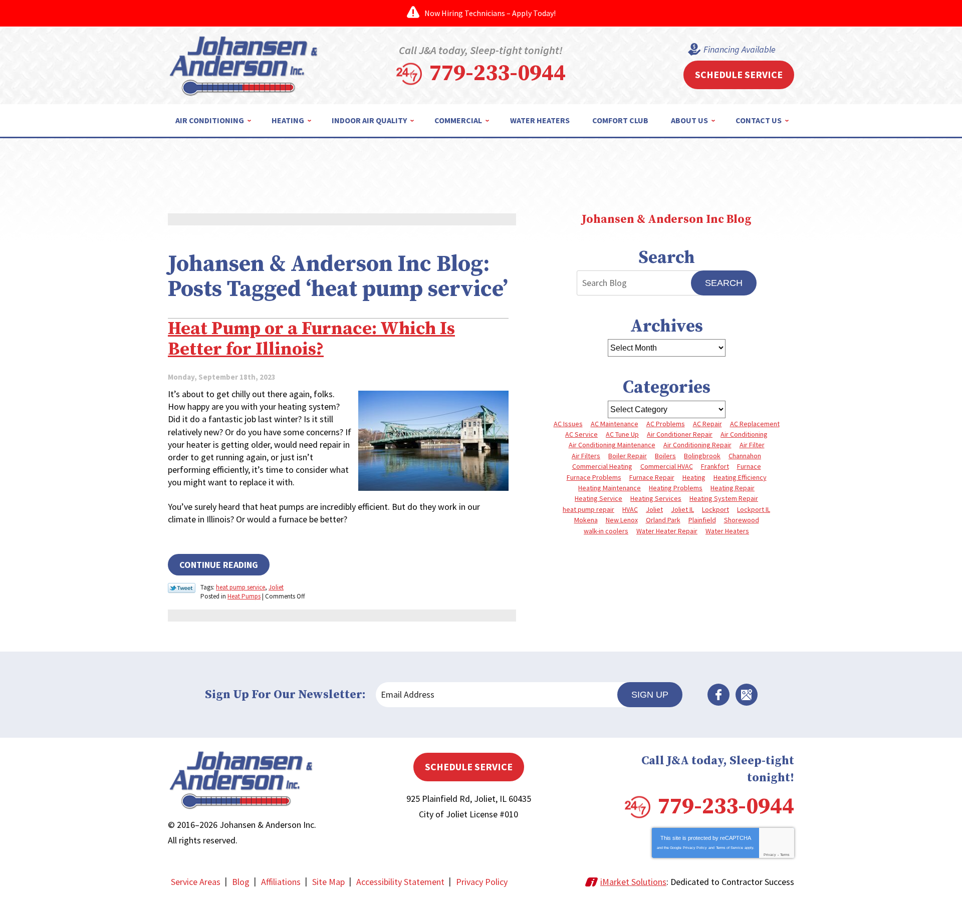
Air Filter (752, 444)
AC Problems (665, 423)
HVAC (630, 509)
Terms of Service (729, 847)
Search (724, 283)
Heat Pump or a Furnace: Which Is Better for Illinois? (311, 339)
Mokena (586, 519)
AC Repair (707, 423)
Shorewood (741, 519)
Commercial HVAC (666, 466)
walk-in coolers (606, 530)
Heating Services (655, 498)
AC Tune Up (622, 434)
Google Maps (747, 695)
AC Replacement (755, 423)
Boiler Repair (627, 455)
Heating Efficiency (740, 477)
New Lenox (622, 519)
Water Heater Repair (666, 530)
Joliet (276, 587)
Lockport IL (753, 509)
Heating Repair (732, 487)
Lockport (715, 509)
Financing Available (739, 49)
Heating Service (598, 498)
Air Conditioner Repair (679, 434)
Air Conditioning (744, 434)
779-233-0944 (497, 74)
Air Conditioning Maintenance (612, 444)
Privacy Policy (695, 847)
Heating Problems (675, 487)
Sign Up (649, 695)
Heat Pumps (244, 596)
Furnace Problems (594, 477)
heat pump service (240, 587)
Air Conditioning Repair (697, 444)
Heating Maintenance (609, 487)
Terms (785, 854)
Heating (693, 477)
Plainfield (702, 519)
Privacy (770, 854)
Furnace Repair (651, 477)
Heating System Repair (723, 498)
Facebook (718, 695)
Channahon (745, 455)
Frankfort (715, 466)
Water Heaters (727, 530)
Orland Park (663, 519)
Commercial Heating (602, 466)
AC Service (581, 434)
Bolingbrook (702, 455)
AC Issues (568, 423)
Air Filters (586, 455)
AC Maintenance (614, 423)
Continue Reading (218, 564)
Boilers (665, 455)
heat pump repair (588, 509)
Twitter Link (181, 588)
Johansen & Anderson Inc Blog (666, 219)
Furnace (749, 466)
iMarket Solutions (633, 881)
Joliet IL (682, 509)
